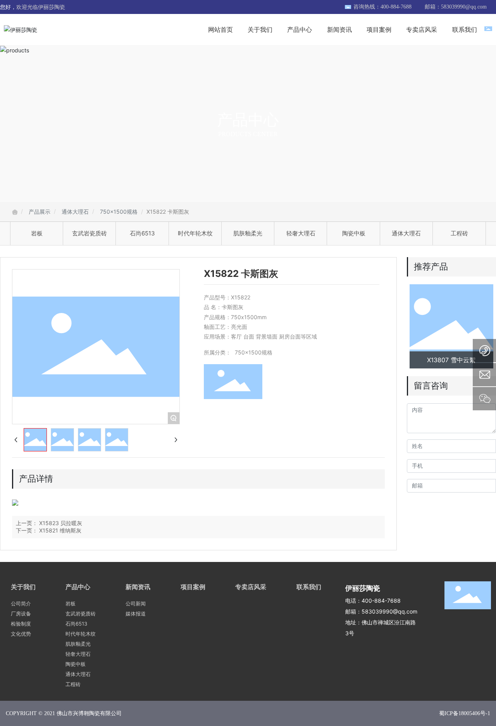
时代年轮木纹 (195, 233)
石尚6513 (142, 233)
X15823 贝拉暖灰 (60, 523)
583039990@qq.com (389, 611)
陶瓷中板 (353, 233)
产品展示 (39, 211)
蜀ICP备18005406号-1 (464, 713)
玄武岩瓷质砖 (89, 233)
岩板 (37, 233)
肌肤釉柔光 (247, 233)
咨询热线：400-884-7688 (382, 7)
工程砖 (459, 233)
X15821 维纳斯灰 (60, 530)
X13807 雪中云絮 (451, 360)
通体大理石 (75, 211)
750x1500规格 (119, 211)
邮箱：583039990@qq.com (456, 7)
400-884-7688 (381, 600)
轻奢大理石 (300, 233)
